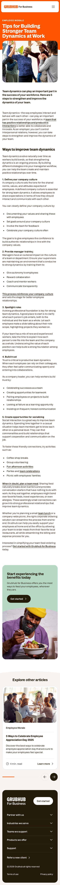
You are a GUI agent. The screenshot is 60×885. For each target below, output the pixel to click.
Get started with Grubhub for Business (34, 546)
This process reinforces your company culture (27, 293)
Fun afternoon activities (20, 466)
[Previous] (45, 777)
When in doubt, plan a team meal (20, 483)
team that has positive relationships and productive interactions (29, 122)
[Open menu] (53, 6)
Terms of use (12, 874)
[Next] (54, 777)
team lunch (44, 513)
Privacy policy (46, 874)
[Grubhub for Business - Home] (18, 6)
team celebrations (30, 471)
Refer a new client (17, 857)
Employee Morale (13, 20)
